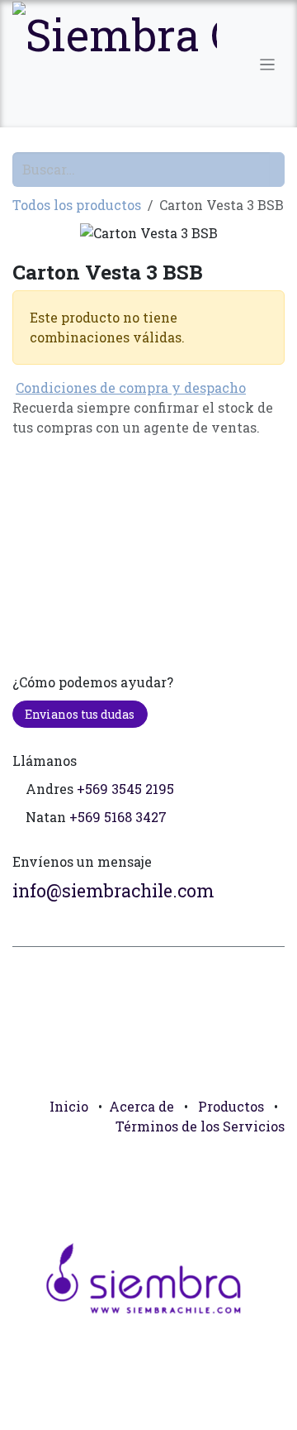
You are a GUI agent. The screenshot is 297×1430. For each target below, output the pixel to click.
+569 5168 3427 (118, 816)
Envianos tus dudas (79, 714)
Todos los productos (76, 204)
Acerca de (141, 1106)
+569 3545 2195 (125, 788)
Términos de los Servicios (200, 1126)
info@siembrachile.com (113, 890)
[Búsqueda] (277, 169)
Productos (231, 1106)
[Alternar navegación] (267, 63)
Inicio (69, 1106)
